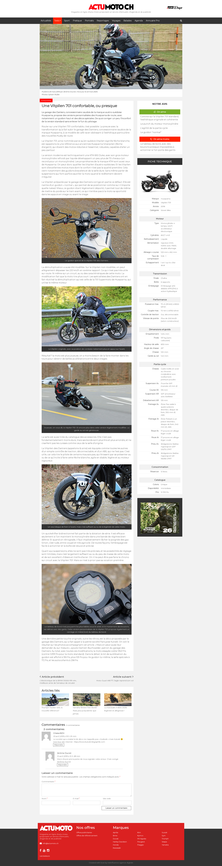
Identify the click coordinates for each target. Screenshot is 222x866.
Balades (127, 20)
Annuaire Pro (153, 20)
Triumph (165, 839)
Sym (163, 836)
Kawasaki (117, 848)
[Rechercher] (181, 20)
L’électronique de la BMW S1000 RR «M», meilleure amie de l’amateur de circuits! (58, 681)
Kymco (140, 836)
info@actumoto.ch (50, 843)
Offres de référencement (86, 836)
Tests (56, 20)
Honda (116, 845)
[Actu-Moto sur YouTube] (44, 851)
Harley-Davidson (120, 842)
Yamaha (165, 845)
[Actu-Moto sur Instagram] (48, 851)
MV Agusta (141, 839)
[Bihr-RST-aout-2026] (160, 518)
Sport (67, 20)
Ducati (115, 839)
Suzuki (164, 832)
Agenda (139, 20)
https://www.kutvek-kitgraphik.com (89, 742)
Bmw (115, 836)
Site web (107, 798)
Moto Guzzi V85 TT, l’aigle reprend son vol (114, 680)
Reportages (103, 20)
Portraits (89, 20)
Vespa (164, 842)
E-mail (76, 798)
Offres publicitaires (84, 832)
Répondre (58, 745)
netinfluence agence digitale (120, 863)
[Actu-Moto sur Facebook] (41, 851)
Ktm (139, 832)
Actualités (46, 20)
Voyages (116, 20)
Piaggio (140, 845)
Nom (45, 798)
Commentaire (48, 781)
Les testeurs (45, 856)
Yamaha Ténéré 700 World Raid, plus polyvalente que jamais (84, 710)
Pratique (77, 20)
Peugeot (141, 842)
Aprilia (115, 832)
